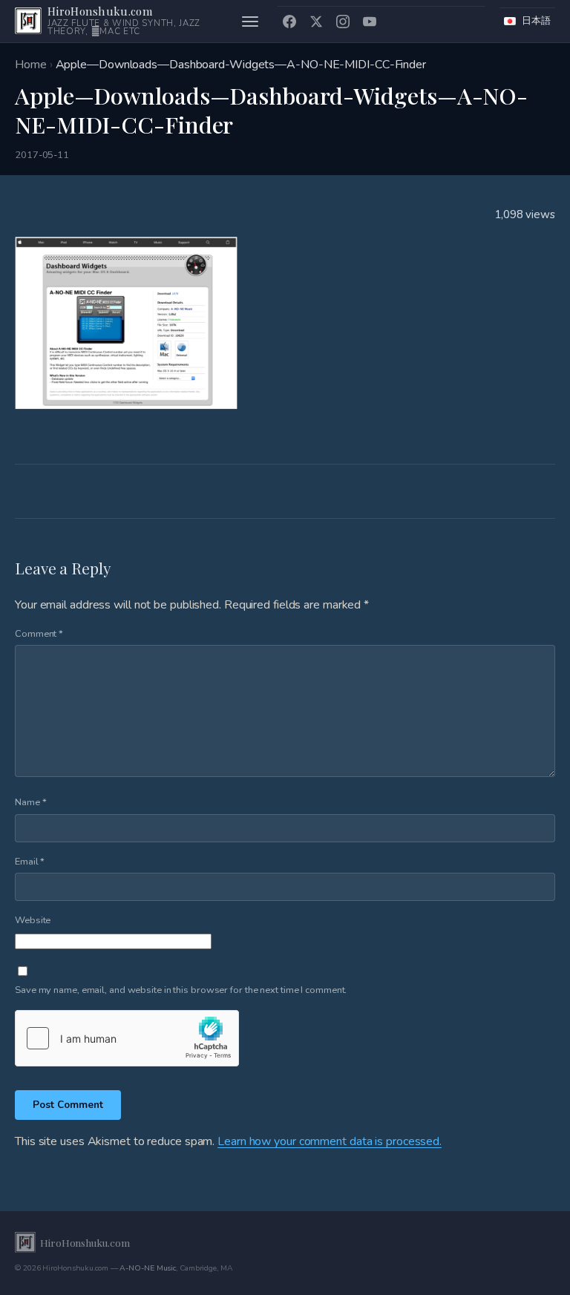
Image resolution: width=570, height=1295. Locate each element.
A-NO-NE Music (147, 1267)
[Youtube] (369, 21)
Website (32, 920)
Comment (39, 633)
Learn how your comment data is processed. (329, 1141)
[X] (316, 21)
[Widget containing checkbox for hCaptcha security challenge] (127, 1038)
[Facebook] (289, 21)
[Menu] (250, 21)
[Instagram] (343, 21)
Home (31, 64)
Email (30, 861)
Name (30, 802)
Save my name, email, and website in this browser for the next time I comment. (181, 990)
